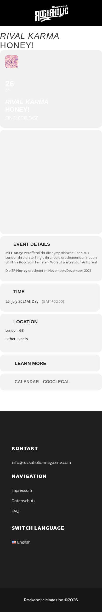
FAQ (15, 511)
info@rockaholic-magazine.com (41, 462)
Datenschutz (24, 500)
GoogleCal (56, 382)
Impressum (22, 490)
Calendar (27, 382)
